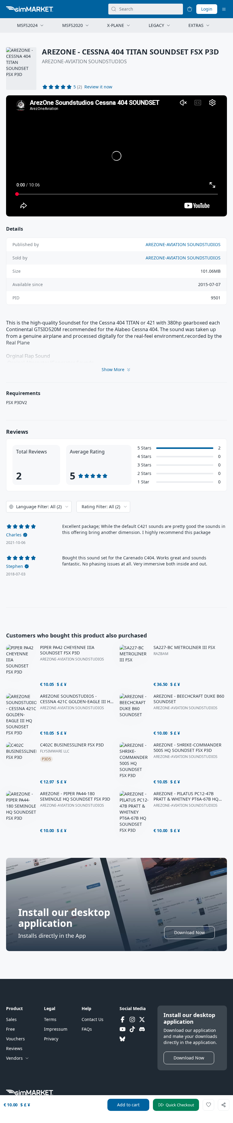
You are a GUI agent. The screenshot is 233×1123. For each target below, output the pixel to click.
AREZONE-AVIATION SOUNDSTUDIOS (84, 61)
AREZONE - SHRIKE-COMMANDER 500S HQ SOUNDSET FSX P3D (187, 747)
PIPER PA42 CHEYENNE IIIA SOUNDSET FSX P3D (67, 650)
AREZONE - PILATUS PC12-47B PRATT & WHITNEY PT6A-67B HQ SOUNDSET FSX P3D (186, 796)
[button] (98, 87)
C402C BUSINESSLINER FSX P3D (72, 745)
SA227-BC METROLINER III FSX (184, 647)
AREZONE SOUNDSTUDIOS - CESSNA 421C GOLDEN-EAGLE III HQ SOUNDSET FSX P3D (76, 698)
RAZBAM (161, 653)
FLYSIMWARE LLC (54, 751)
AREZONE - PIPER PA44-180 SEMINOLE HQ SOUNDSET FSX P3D (75, 796)
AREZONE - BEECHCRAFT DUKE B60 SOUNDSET (189, 698)
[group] (116, 155)
